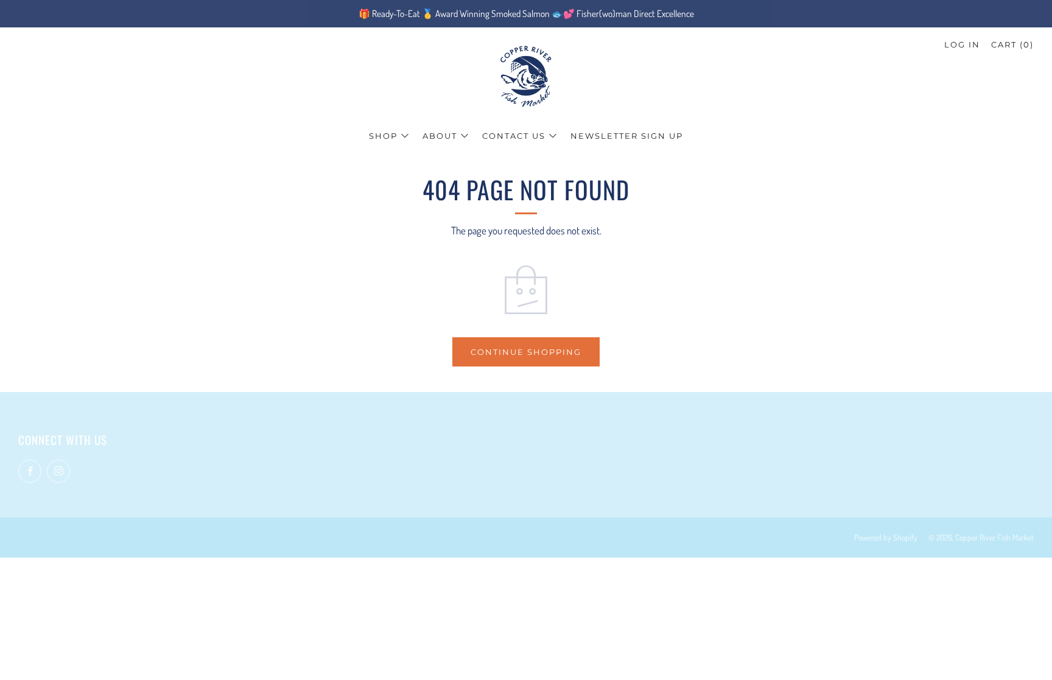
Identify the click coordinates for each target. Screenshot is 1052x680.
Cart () (1012, 44)
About (440, 136)
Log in (962, 44)
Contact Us (513, 136)
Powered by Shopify (885, 537)
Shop (383, 136)
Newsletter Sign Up (626, 136)
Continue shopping (526, 352)
